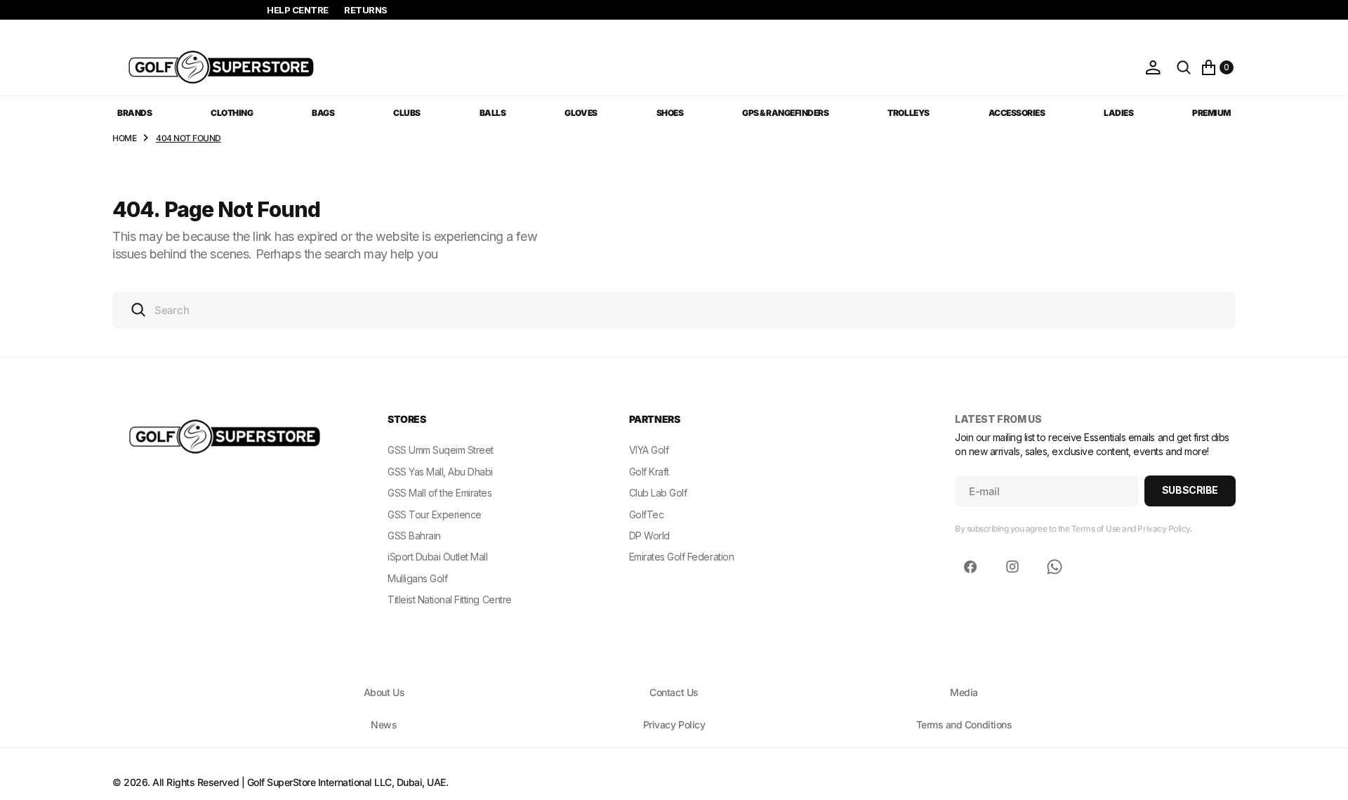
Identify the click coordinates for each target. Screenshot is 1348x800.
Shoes (670, 112)
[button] (1152, 67)
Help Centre (298, 9)
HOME (124, 138)
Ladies (1118, 112)
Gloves (580, 112)
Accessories (1017, 112)
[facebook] (970, 566)
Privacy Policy (674, 724)
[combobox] (674, 310)
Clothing (232, 112)
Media (964, 692)
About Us (384, 692)
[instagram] (1012, 566)
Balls (493, 112)
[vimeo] (1054, 566)
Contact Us (673, 692)
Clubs (407, 112)
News (384, 724)
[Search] (1183, 67)
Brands (134, 112)
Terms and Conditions (964, 724)
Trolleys (908, 112)
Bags (323, 112)
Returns (366, 9)
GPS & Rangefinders (785, 112)
